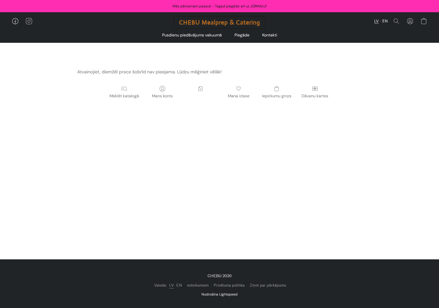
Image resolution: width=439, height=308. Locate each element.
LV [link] (171, 285)
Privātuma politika (229, 285)
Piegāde (241, 35)
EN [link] (179, 285)
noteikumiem (198, 285)
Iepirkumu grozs (276, 96)
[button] (220, 22)
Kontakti (269, 35)
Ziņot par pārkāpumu (268, 285)
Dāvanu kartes (315, 96)
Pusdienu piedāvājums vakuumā (192, 35)
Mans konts (162, 96)
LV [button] (376, 21)
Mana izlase (238, 96)
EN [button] (385, 21)
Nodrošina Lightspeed (219, 294)
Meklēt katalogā (124, 96)
